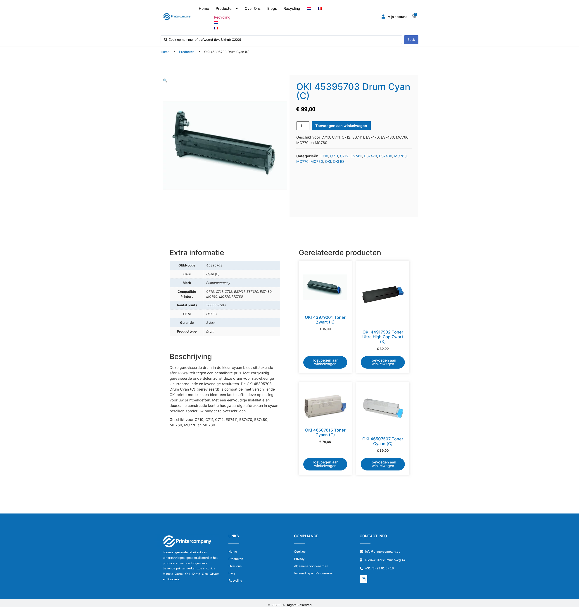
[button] (165, 80)
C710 (324, 156)
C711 (334, 156)
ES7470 (370, 156)
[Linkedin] (363, 579)
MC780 (317, 161)
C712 (344, 156)
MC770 (302, 161)
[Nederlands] (309, 8)
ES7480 (385, 156)
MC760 (400, 156)
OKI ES (338, 161)
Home (165, 52)
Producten (187, 52)
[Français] (319, 8)
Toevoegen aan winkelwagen (341, 125)
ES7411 (356, 156)
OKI (328, 161)
